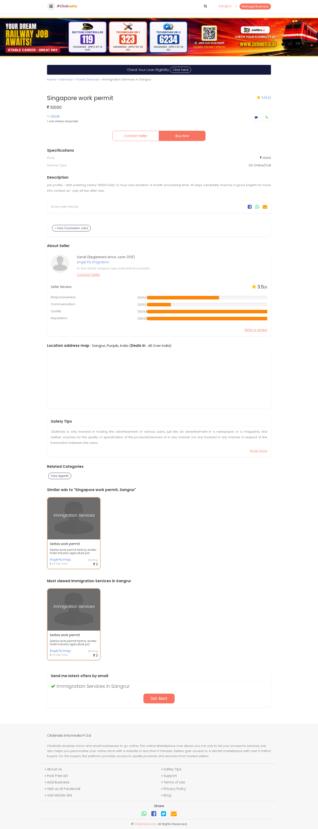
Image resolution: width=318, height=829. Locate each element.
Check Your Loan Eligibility (158, 69)
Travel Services (87, 79)
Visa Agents (60, 476)
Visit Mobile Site (59, 795)
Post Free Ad (57, 775)
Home (51, 79)
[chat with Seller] (256, 117)
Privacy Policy (175, 788)
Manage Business (255, 6)
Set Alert (159, 698)
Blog (167, 795)
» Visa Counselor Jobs (71, 228)
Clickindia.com (145, 824)
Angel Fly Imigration (93, 262)
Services (66, 79)
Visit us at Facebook (64, 788)
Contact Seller (135, 136)
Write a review (255, 330)
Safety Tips (172, 769)
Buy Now (182, 136)
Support (170, 775)
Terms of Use (174, 782)
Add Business (58, 782)
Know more (258, 450)
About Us (54, 769)
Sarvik (55, 116)
